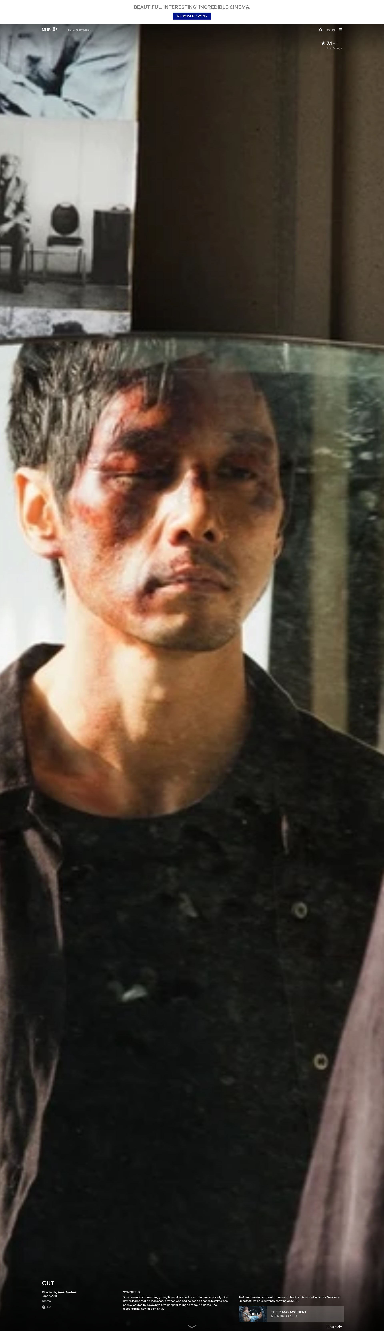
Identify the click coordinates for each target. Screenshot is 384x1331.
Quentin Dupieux (284, 1316)
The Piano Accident (288, 1312)
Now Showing (79, 30)
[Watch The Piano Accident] (253, 1314)
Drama (46, 1301)
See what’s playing (192, 16)
